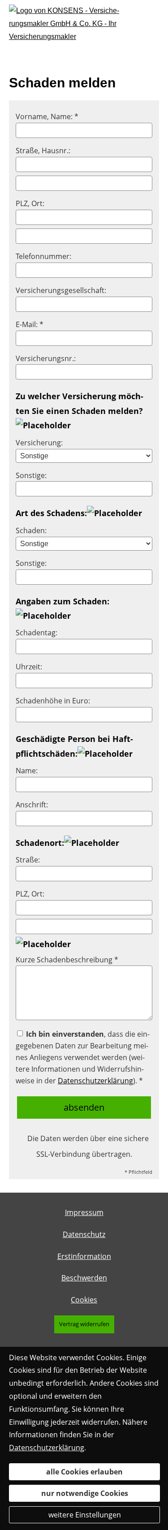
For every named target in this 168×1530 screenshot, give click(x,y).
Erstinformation (84, 1256)
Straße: (28, 860)
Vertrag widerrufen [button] (84, 1324)
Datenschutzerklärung (95, 1081)
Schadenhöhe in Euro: (53, 701)
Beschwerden (84, 1278)
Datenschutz (84, 1234)
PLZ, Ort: (30, 203)
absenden (84, 1107)
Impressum (84, 1212)
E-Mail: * (29, 324)
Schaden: (31, 530)
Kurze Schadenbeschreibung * (67, 960)
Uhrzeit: (29, 667)
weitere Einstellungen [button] (84, 1515)
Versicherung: (39, 443)
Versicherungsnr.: (46, 358)
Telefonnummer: (43, 256)
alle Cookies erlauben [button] (84, 1472)
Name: (27, 771)
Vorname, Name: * (47, 116)
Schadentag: (36, 633)
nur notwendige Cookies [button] (84, 1493)
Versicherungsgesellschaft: (61, 290)
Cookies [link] (84, 1300)
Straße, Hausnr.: (43, 150)
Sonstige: (31, 475)
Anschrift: (32, 805)
